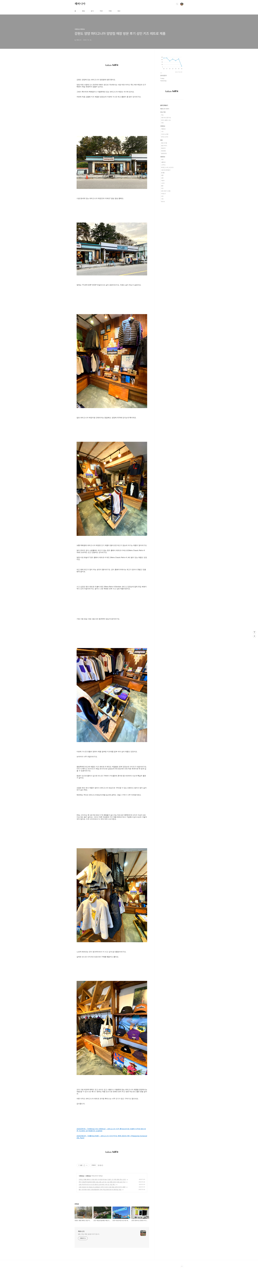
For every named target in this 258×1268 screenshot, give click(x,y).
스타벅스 (163, 165)
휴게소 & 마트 (164, 137)
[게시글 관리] (86, 1165)
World (163, 201)
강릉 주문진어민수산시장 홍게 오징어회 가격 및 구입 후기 (97, 1184)
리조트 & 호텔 (164, 134)
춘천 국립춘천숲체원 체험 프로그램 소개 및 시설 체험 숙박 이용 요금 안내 (102, 1182)
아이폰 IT (163, 193)
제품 (162, 175)
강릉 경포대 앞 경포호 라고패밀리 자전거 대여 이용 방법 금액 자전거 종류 (102, 1187)
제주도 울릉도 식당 (166, 120)
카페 (162, 123)
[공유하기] (84, 1165)
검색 (177, 4)
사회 (162, 199)
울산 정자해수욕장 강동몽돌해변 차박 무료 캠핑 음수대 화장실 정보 (100, 1189)
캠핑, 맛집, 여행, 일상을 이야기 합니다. (89, 1234)
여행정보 (81, 1176)
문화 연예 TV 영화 (165, 191)
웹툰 (162, 186)
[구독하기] (254, 636)
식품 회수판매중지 (165, 170)
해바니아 (80, 4)
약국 (162, 188)
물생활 (162, 172)
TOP (181, 1266)
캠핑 (83, 11)
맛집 (162, 115)
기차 (162, 131)
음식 (92, 11)
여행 (110, 11)
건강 (162, 196)
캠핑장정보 (164, 153)
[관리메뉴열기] (254, 632)
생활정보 (162, 157)
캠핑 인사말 (164, 143)
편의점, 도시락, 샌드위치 (167, 167)
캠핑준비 (163, 148)
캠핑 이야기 (164, 145)
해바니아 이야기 (164, 109)
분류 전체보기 (164, 105)
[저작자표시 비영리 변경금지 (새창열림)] (100, 1165)
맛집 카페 (162, 112)
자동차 (162, 180)
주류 (101, 11)
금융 (162, 178)
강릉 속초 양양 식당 (166, 117)
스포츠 (162, 183)
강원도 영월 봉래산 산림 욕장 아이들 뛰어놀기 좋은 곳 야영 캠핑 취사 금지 (102, 1179)
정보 (119, 11)
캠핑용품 (163, 151)
